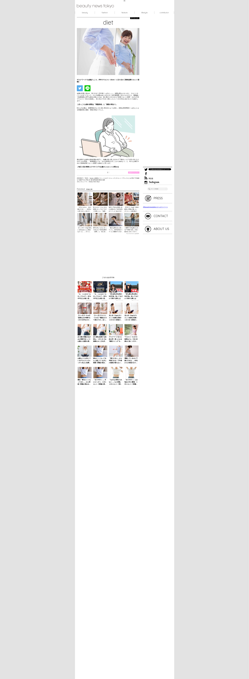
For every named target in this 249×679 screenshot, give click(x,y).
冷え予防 (86, 180)
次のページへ (133, 172)
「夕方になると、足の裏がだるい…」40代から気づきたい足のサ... (84, 209)
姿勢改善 (95, 180)
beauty (85, 12)
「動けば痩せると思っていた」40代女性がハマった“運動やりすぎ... (116, 229)
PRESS (158, 198)
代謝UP (80, 180)
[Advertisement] (108, 254)
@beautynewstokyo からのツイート (155, 207)
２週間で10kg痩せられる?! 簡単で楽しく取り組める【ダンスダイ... (131, 229)
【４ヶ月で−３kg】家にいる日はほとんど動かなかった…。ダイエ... (84, 229)
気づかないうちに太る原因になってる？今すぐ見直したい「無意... (100, 209)
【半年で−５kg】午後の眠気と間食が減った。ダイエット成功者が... (131, 209)
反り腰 (91, 180)
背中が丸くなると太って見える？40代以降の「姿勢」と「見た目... (100, 229)
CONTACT (161, 216)
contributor (164, 12)
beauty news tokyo (94, 181)
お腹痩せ (96, 178)
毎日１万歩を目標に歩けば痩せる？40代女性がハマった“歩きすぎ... (116, 209)
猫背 (103, 180)
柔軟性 (100, 180)
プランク (125, 178)
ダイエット (118, 178)
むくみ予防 (131, 178)
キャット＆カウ (104, 178)
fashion (105, 12)
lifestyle (144, 12)
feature (125, 12)
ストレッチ (112, 178)
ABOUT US (161, 229)
